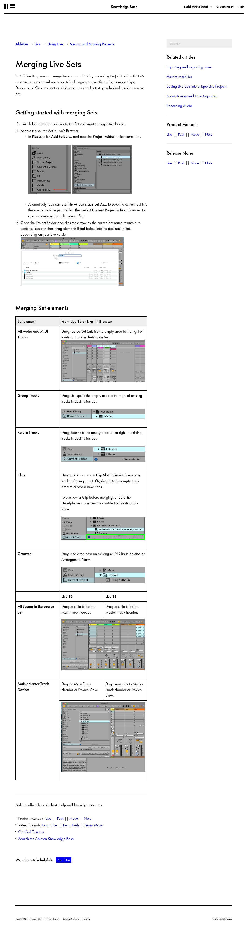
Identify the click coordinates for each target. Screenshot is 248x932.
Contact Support (224, 6)
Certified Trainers (31, 831)
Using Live (55, 43)
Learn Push (71, 825)
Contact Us (21, 919)
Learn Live (49, 825)
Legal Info (35, 919)
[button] (60, 860)
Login (241, 6)
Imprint (86, 919)
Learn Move (94, 825)
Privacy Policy (52, 919)
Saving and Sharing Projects (92, 43)
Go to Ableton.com (222, 919)
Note (87, 818)
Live (38, 43)
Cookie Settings (71, 919)
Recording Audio (179, 105)
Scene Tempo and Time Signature (192, 95)
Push (60, 818)
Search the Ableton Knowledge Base (46, 838)
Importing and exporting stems (189, 66)
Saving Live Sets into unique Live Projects (197, 86)
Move (73, 818)
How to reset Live (179, 76)
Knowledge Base (124, 6)
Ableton (10, 6)
